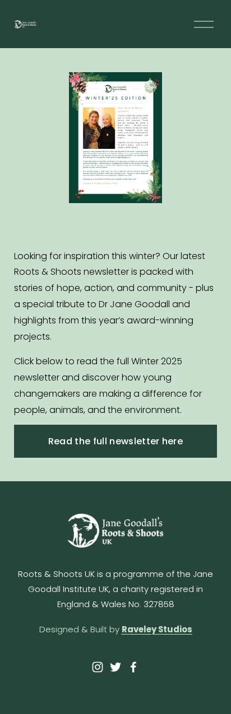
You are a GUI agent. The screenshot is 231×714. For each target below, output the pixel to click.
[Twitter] (115, 667)
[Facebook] (133, 667)
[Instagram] (97, 667)
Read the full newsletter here (115, 441)
